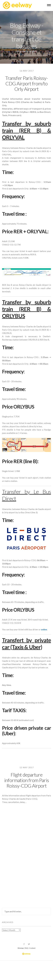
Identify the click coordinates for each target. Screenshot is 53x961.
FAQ (26, 948)
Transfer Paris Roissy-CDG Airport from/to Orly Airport (26, 83)
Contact (32, 948)
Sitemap (21, 948)
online (44, 629)
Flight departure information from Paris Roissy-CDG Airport (26, 780)
